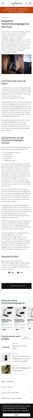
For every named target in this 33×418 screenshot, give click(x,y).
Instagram (10, 269)
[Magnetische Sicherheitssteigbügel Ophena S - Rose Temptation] (5, 329)
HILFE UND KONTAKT (10, 392)
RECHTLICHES (7, 387)
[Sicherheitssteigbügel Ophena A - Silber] (28, 328)
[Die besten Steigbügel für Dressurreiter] (5, 369)
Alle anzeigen (26, 337)
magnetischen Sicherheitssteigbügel (15, 205)
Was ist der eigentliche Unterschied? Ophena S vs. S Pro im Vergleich (20, 358)
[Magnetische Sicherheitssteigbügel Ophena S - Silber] (2, 329)
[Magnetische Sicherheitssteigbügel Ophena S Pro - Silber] (15, 329)
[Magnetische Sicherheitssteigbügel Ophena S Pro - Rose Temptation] (18, 329)
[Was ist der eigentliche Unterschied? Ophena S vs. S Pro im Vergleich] (5, 357)
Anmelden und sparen (11, 398)
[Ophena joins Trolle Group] (5, 347)
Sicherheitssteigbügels (23, 128)
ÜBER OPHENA (7, 381)
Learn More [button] (24, 410)
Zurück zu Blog (18, 286)
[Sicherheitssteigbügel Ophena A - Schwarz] (29, 328)
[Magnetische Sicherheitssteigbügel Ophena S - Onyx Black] (3, 329)
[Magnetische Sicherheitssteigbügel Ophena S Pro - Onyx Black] (16, 329)
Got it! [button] (16, 415)
